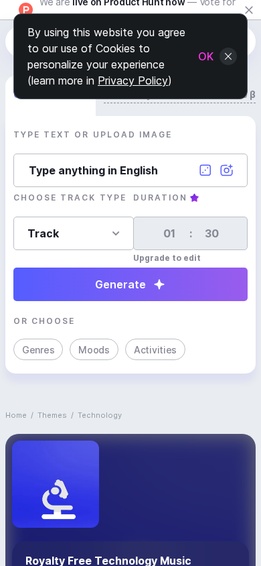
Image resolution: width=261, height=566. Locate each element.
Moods (94, 349)
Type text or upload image (92, 134)
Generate (120, 284)
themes (52, 415)
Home (16, 415)
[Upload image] (227, 170)
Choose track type (69, 197)
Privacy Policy (133, 80)
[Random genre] (205, 170)
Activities (155, 349)
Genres (38, 349)
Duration (160, 197)
